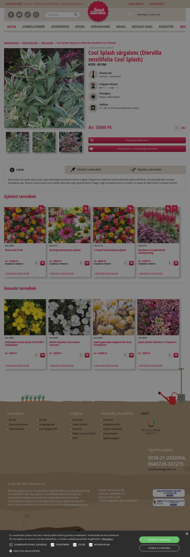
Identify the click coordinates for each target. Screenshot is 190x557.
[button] (11, 544)
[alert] (95, 278)
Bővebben (107, 539)
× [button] (186, 534)
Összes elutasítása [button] (159, 548)
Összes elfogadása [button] (159, 539)
